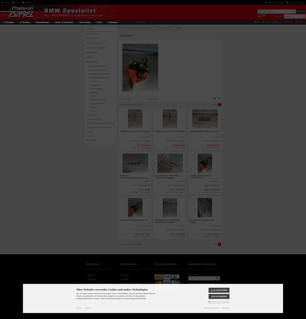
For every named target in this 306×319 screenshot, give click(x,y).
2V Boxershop (8, 22)
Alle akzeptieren (219, 290)
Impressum (226, 308)
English (87, 308)
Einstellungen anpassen (219, 302)
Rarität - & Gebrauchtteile (64, 22)
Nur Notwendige (219, 296)
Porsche (99, 22)
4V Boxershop (24, 22)
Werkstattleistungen (42, 22)
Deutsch (79, 308)
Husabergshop (113, 22)
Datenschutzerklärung (211, 308)
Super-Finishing (84, 22)
